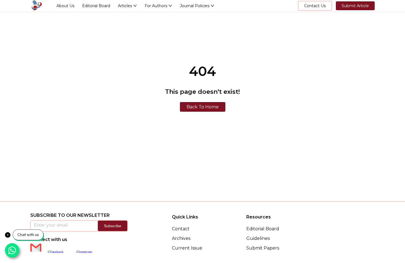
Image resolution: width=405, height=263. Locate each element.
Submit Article (355, 5)
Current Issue (187, 248)
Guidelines (258, 238)
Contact (181, 228)
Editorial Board (96, 5)
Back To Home (203, 106)
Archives (181, 238)
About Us (65, 5)
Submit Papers (262, 248)
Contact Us (315, 5)
